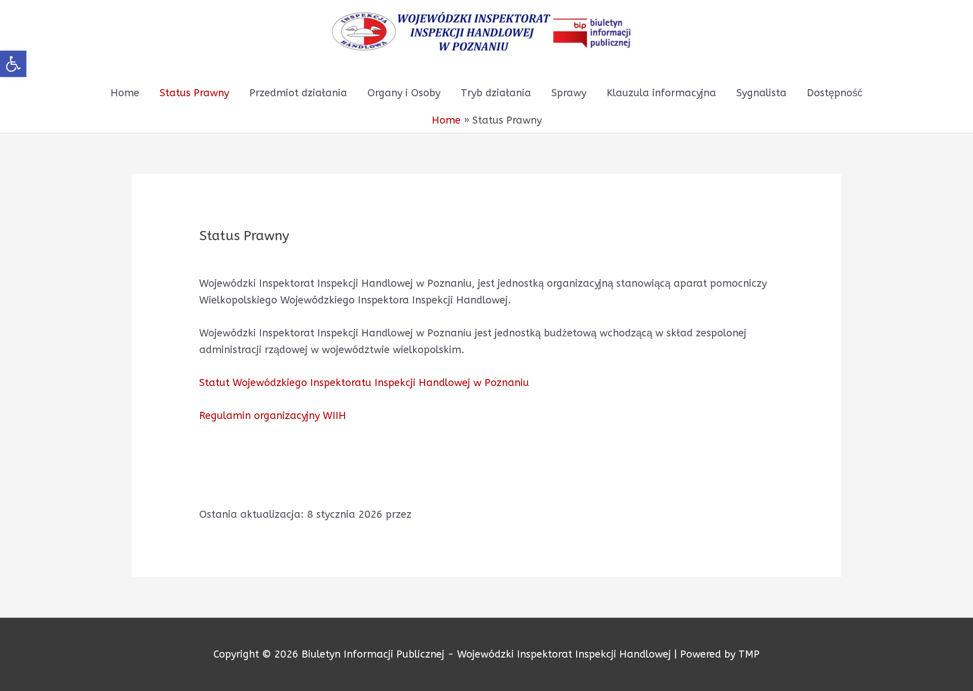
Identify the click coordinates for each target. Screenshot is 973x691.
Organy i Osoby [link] (403, 93)
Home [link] (124, 93)
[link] (13, 64)
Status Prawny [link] (194, 93)
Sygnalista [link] (761, 93)
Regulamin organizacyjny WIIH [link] (272, 415)
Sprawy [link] (568, 93)
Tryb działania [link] (496, 93)
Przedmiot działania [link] (298, 93)
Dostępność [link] (835, 93)
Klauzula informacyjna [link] (661, 93)
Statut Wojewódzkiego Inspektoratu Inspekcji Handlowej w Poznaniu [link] (364, 383)
